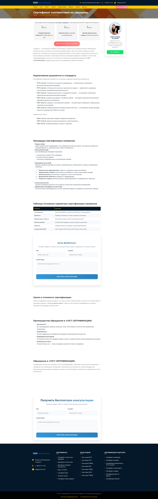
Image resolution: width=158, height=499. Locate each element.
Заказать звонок (62, 7)
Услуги (47, 7)
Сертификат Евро (63, 473)
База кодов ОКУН (87, 472)
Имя (37, 250)
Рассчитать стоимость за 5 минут (67, 44)
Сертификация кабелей (112, 479)
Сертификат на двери (112, 471)
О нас (41, 7)
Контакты (84, 7)
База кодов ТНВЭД (87, 475)
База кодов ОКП (86, 466)
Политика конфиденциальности (69, 497)
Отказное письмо (63, 476)
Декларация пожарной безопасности (64, 466)
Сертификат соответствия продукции (65, 458)
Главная (35, 7)
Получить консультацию (67, 276)
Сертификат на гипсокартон (114, 468)
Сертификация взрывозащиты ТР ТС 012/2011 (114, 464)
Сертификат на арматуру (113, 457)
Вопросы (71, 7)
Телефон (70, 250)
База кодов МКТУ (87, 457)
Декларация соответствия (65, 462)
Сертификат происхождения (66, 479)
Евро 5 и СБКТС (62, 470)
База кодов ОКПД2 (87, 469)
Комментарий (40, 259)
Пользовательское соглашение (89, 497)
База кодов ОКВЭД (87, 463)
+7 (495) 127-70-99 (108, 3)
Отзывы (78, 7)
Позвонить (116, 52)
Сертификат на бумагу (112, 460)
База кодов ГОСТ (87, 460)
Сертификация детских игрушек (112, 475)
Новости (54, 7)
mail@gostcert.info (121, 3)
